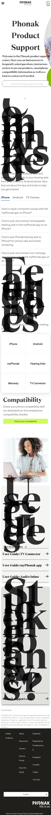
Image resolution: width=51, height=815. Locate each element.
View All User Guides (13, 546)
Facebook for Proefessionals (38, 745)
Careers (22, 748)
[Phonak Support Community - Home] (25, 3)
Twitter (35, 772)
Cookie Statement (35, 813)
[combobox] (29, 84)
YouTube (36, 779)
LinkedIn (36, 764)
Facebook (36, 733)
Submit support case (17, 699)
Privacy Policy (22, 813)
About (21, 733)
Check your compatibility (25, 421)
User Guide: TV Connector (21, 554)
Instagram (37, 757)
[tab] (5, 197)
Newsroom (23, 741)
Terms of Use (11, 813)
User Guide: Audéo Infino (20, 576)
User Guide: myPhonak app (22, 565)
